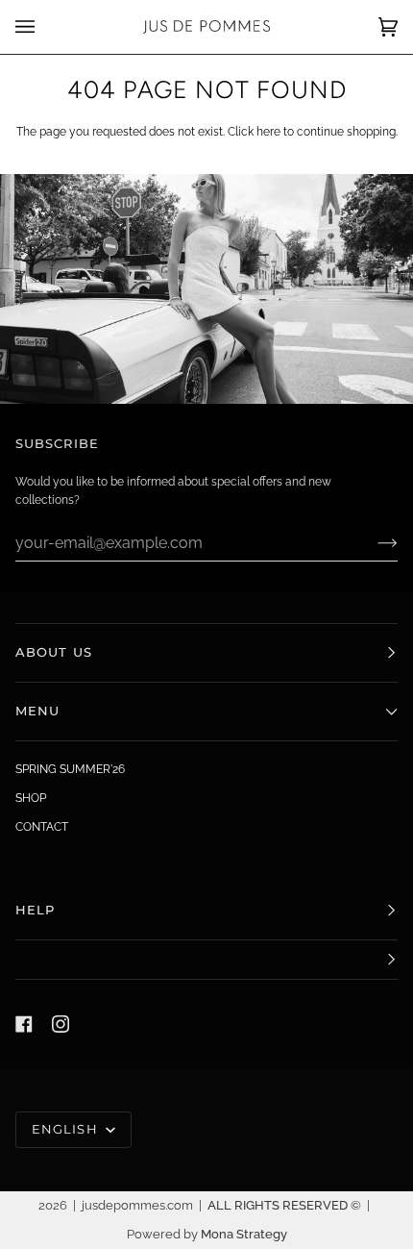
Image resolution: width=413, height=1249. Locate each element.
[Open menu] (44, 27)
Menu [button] (37, 711)
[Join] (372, 542)
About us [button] (53, 652)
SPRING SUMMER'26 (70, 769)
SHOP (30, 798)
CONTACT (41, 827)
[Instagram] (60, 1024)
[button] (206, 960)
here (268, 131)
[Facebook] (24, 1024)
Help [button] (35, 910)
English (67, 1129)
